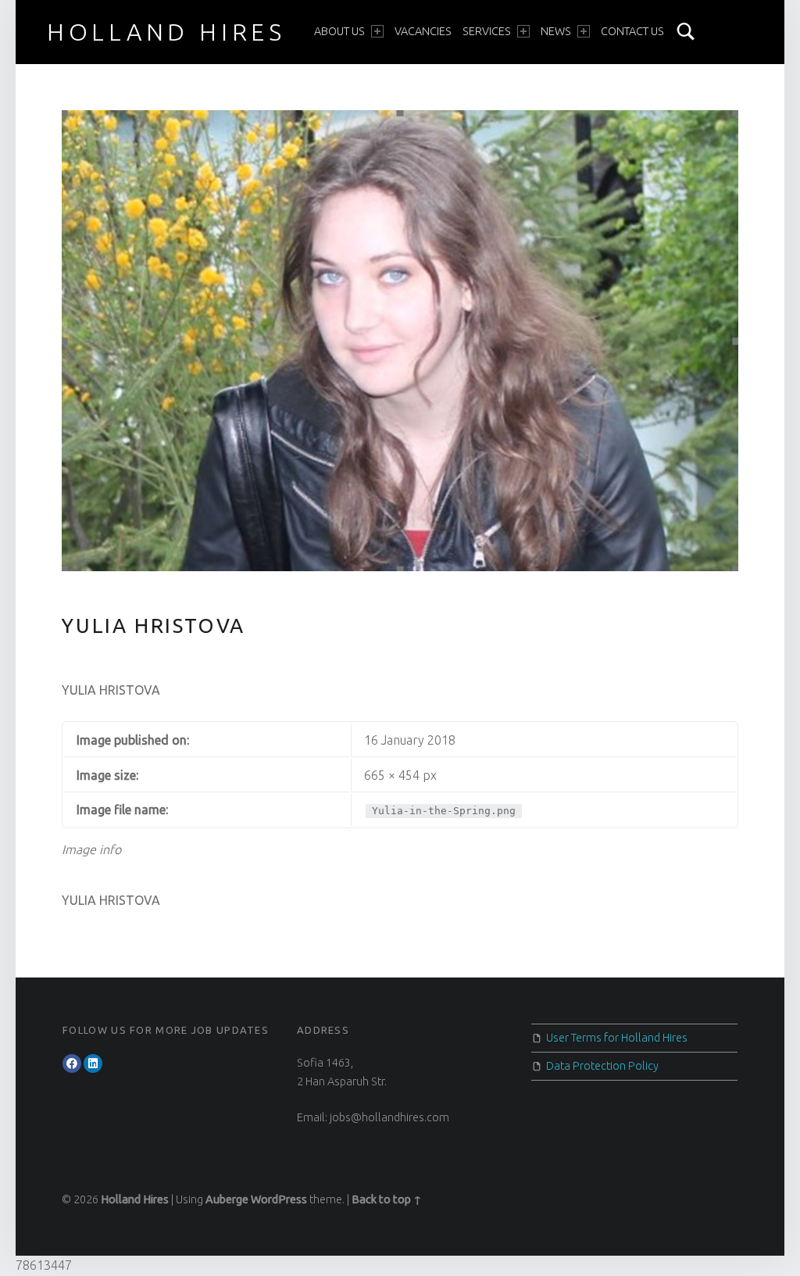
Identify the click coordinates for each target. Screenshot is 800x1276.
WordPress (279, 1199)
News (556, 31)
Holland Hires (166, 32)
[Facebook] (71, 1063)
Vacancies (423, 31)
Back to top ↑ (387, 1199)
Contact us (632, 31)
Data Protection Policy (602, 1066)
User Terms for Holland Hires (617, 1037)
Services (486, 31)
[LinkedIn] (93, 1063)
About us (339, 31)
